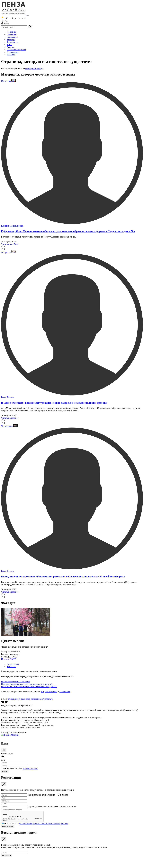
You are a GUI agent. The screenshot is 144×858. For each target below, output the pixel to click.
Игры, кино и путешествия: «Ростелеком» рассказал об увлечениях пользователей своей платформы (63, 576)
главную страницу (34, 68)
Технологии (12, 42)
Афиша (10, 47)
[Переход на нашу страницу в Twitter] (6, 703)
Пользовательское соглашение (15, 681)
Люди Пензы (13, 664)
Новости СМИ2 (8, 659)
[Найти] (30, 26)
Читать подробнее (9, 244)
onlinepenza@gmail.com (19, 699)
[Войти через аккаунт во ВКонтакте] (2, 757)
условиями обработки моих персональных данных (43, 823)
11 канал (11, 54)
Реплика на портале (16, 49)
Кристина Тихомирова (12, 226)
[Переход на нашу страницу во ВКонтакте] (3, 703)
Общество (11, 34)
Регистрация (7, 826)
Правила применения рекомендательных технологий (26, 684)
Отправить (6, 855)
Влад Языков (7, 397)
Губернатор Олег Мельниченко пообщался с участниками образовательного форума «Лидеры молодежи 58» (68, 231)
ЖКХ (9, 44)
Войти (4, 771)
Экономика (12, 37)
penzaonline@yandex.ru (42, 699)
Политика (11, 32)
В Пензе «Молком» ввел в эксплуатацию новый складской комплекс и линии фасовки (54, 402)
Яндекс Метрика (49, 691)
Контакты (11, 666)
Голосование (13, 52)
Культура (11, 39)
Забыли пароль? (30, 768)
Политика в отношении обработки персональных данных (29, 686)
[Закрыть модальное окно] (3, 750)
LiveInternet (64, 691)
